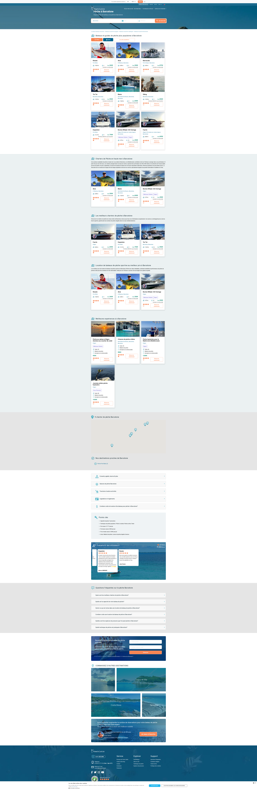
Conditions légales (155, 761)
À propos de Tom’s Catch (122, 759)
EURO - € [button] (160, 4)
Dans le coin (136, 761)
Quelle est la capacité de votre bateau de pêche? (110, 601)
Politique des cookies (156, 766)
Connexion (119, 766)
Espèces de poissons (160, 8)
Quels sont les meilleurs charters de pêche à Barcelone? (112, 595)
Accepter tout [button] (154, 785)
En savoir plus (74, 786)
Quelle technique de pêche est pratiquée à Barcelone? (111, 627)
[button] (164, 4)
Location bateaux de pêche (97, 31)
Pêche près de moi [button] (128, 8)
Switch (140, 1)
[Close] (144, 1)
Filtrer (97, 39)
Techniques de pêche (147, 8)
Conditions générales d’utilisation (114, 656)
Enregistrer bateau (143, 4)
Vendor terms (154, 763)
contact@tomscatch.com (100, 768)
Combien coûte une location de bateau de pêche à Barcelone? (114, 614)
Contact (151, 4)
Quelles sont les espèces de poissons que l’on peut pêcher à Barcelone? (117, 621)
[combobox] (253, 783)
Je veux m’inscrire (148, 734)
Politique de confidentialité (127, 656)
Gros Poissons (97, 390)
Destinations (137, 8)
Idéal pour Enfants (123, 137)
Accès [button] (155, 4)
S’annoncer (119, 768)
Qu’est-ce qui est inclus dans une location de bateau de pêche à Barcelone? (118, 608)
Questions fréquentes (156, 759)
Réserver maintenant (106, 70)
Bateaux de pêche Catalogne (126, 31)
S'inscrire (145, 652)
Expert (130, 137)
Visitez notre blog (121, 761)
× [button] (255, 782)
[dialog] (128, 785)
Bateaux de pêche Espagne (111, 31)
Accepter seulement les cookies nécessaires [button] (174, 785)
